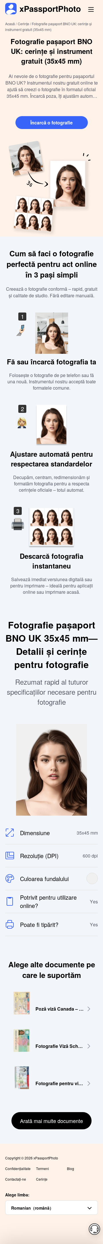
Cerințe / (25, 23)
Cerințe (41, 1179)
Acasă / (11, 23)
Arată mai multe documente (51, 1120)
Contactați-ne (15, 1179)
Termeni (42, 1168)
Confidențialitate (18, 1168)
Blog (70, 1168)
